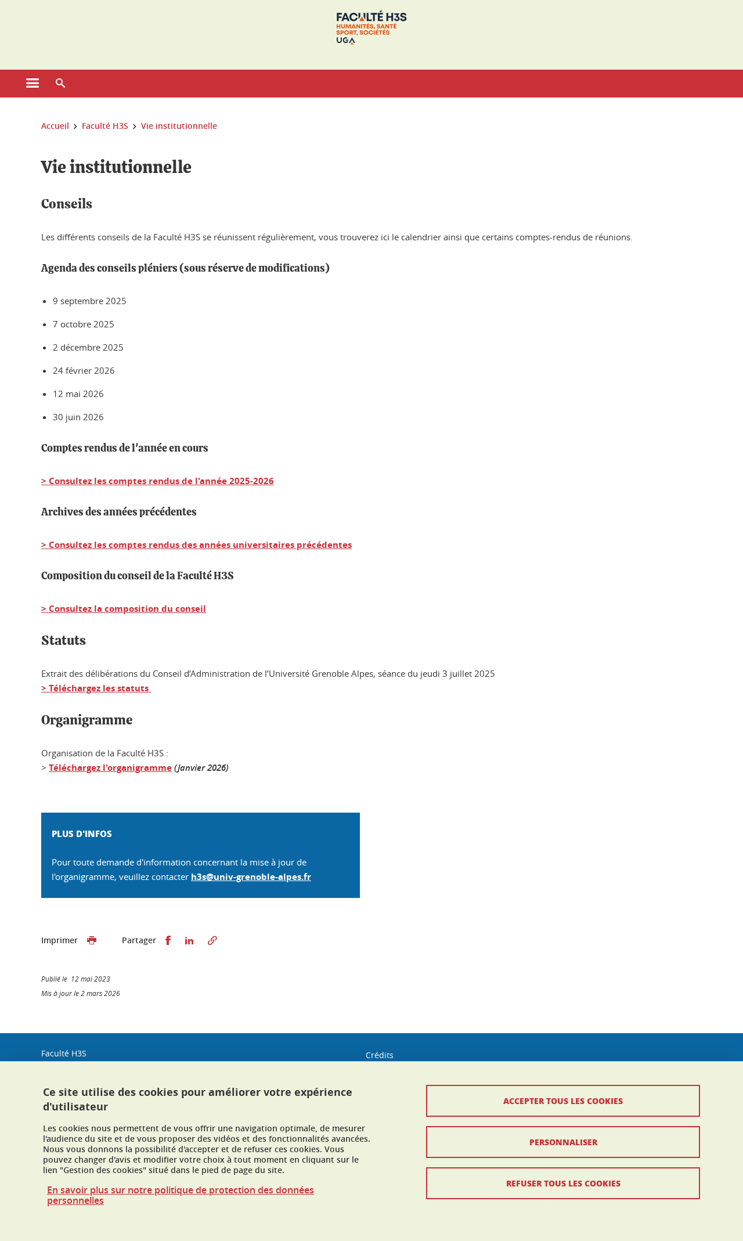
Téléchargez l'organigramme (110, 768)
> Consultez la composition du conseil (123, 609)
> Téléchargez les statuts (96, 688)
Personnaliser (563, 1142)
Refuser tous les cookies (563, 1183)
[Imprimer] (92, 940)
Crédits (380, 1054)
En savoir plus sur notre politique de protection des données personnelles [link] (180, 1195)
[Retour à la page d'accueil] (371, 27)
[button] (60, 84)
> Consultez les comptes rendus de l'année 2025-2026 (157, 481)
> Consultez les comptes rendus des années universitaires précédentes (196, 545)
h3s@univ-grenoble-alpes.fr (251, 877)
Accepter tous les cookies (563, 1100)
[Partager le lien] (212, 940)
